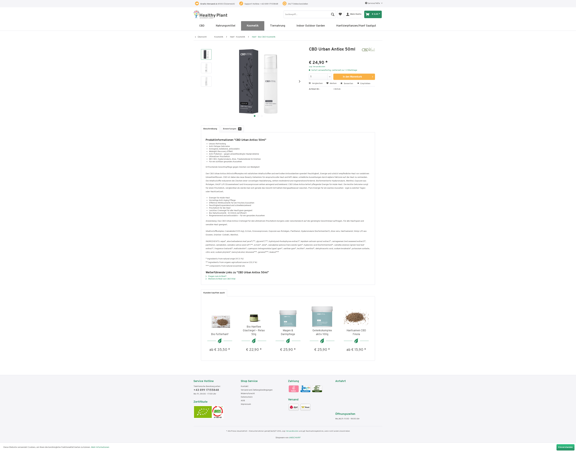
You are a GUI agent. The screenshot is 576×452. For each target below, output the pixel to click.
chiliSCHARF (295, 437)
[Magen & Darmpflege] (288, 316)
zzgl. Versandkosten (317, 67)
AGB (243, 400)
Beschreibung (210, 129)
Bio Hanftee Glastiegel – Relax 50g (254, 330)
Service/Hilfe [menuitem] (373, 3)
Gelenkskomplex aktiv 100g (322, 332)
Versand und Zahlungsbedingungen (257, 390)
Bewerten (348, 83)
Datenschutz (247, 397)
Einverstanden (565, 447)
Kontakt (244, 386)
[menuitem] (310, 14)
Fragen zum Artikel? (217, 276)
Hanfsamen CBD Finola (356, 332)
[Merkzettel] (340, 14)
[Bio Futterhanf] (219, 320)
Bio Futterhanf (219, 334)
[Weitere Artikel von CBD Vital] (368, 52)
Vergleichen (317, 83)
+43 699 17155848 (206, 390)
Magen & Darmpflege (288, 332)
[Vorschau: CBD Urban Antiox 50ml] (206, 54)
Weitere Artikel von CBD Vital (221, 279)
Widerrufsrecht (248, 393)
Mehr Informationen (100, 447)
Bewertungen (231, 129)
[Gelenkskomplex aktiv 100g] (322, 316)
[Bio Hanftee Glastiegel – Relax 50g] (254, 313)
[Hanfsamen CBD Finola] (356, 316)
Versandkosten (292, 431)
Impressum (246, 404)
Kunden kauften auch (214, 293)
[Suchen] (333, 14)
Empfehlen (365, 83)
